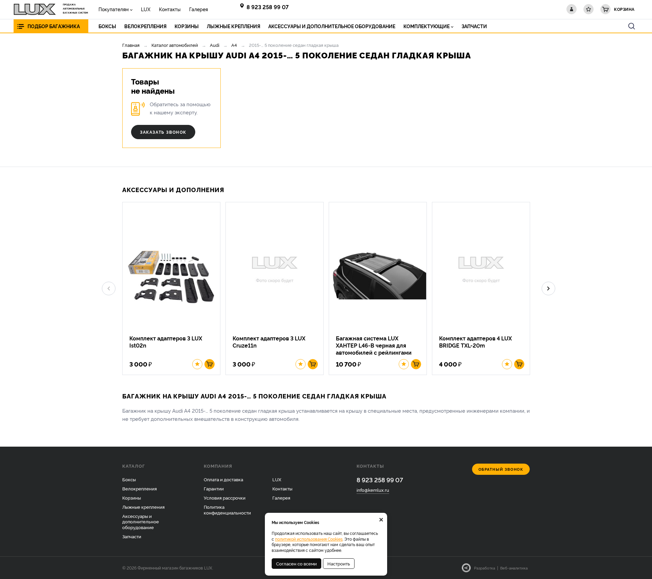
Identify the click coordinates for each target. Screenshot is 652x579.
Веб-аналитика (514, 567)
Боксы (129, 479)
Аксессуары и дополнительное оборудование (140, 521)
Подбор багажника (54, 26)
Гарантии (214, 488)
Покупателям (113, 9)
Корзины (131, 497)
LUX (145, 9)
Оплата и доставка (223, 479)
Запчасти (131, 536)
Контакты (170, 9)
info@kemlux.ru (373, 490)
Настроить (338, 563)
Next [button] (548, 288)
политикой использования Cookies (309, 539)
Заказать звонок (163, 132)
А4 (234, 45)
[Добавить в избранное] (197, 364)
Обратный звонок (501, 469)
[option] (173, 288)
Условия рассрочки (225, 497)
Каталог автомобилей (174, 45)
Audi (214, 45)
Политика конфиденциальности (227, 510)
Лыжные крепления (143, 507)
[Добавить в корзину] (209, 364)
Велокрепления (139, 488)
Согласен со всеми (296, 563)
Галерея (198, 9)
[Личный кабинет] (571, 9)
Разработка (484, 567)
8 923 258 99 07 (268, 7)
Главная (131, 45)
